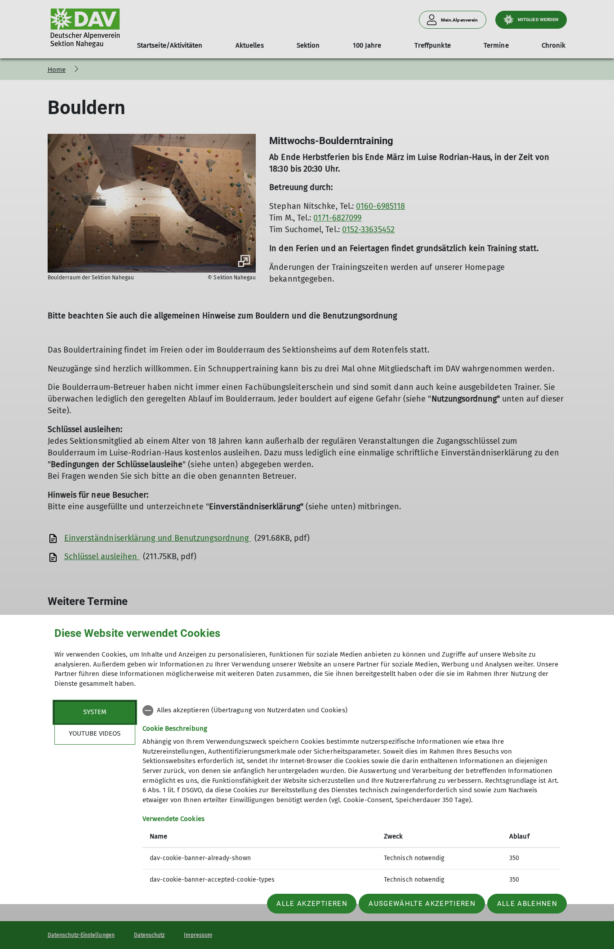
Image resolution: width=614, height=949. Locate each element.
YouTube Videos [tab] (94, 733)
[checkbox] (351, 710)
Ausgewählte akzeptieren (422, 904)
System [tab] (95, 712)
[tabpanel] (351, 796)
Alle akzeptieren (311, 904)
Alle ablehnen (527, 904)
